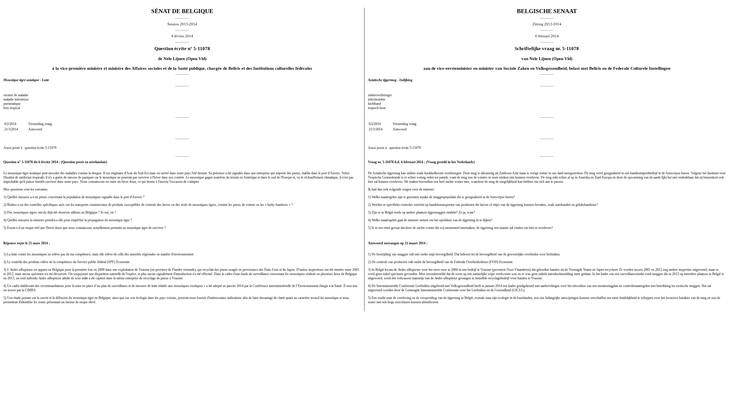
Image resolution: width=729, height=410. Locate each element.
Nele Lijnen (174, 58)
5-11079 (50, 148)
